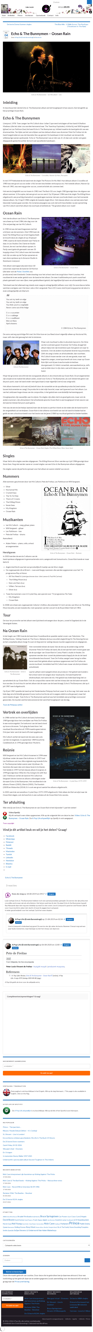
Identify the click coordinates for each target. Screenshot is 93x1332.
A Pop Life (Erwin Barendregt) (24, 37)
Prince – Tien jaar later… (12, 1127)
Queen (5, 1227)
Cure (78, 1216)
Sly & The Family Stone (65, 1227)
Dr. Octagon (7, 1152)
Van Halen (43, 1230)
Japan (45, 1220)
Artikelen (11, 15)
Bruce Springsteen (49, 1216)
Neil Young (17, 1223)
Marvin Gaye (7, 1224)
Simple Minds (53, 1227)
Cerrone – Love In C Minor (80, 1311)
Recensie (38, 37)
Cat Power (63, 1216)
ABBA (5, 1217)
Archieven (29, 15)
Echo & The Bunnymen (14, 878)
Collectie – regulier (71, 1319)
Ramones (11, 1227)
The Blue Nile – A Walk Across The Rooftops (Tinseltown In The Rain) (71, 25)
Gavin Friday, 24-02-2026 (12, 1145)
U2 (27, 1230)
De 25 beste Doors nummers (14, 1142)
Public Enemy (85, 1224)
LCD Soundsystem (81, 1220)
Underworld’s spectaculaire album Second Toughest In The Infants (28, 1160)
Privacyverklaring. (22, 1281)
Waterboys (51, 1230)
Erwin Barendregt (21, 1323)
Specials (11, 1230)
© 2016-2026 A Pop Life (12, 1321)
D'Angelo (83, 1217)
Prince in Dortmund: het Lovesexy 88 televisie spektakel (79, 1304)
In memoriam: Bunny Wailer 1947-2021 (17, 1156)
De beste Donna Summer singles (19, 24)
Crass (73, 1216)
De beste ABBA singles (79, 1298)
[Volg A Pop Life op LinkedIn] (9, 1)
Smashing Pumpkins (81, 1227)
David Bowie (8, 1220)
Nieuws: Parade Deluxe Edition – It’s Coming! (20, 1131)
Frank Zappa (37, 1220)
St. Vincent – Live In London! (14, 1134)
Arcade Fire (22, 1216)
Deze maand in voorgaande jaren (52, 1319)
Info (57, 15)
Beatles (29, 1217)
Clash (69, 1216)
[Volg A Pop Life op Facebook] (6, 1)
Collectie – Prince (84, 1319)
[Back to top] (88, 1327)
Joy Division (51, 1220)
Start (4, 15)
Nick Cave (49, 1223)
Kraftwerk (70, 1220)
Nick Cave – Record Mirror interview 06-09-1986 (21, 1187)
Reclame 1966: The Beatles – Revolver (17, 1193)
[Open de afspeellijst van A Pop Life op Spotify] (2, 1)
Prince (20, 15)
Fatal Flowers (29, 1220)
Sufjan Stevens (20, 1230)
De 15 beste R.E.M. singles (13, 1199)
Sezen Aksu (39, 1227)
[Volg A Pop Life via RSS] (12, 1)
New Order (25, 1224)
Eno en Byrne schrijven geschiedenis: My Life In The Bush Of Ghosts (29, 1138)
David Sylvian (19, 1220)
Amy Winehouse (12, 1216)
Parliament (64, 1224)
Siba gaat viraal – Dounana (13, 1149)
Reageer (51, 894)
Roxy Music (31, 1227)
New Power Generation (36, 1224)
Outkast (57, 1224)
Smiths (5, 1230)
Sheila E (46, 1227)
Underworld (33, 1230)
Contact (50, 15)
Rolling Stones (20, 1227)
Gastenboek (40, 15)
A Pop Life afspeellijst (41, 818)
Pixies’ (23, 271)
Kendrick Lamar (61, 1220)
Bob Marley (36, 1216)
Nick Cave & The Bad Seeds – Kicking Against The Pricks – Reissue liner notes (32, 1181)
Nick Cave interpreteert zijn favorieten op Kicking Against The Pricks (29, 1174)
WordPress (43, 1323)
